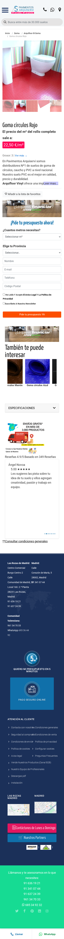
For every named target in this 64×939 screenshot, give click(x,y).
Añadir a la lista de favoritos (23, 194)
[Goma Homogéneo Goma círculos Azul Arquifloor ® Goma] (37, 371)
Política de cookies (20, 748)
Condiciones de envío (21, 741)
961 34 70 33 (32, 899)
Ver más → (21, 155)
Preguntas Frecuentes (46, 756)
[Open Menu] (5, 8)
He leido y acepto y (27, 297)
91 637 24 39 (32, 894)
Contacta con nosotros (23, 727)
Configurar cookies (44, 748)
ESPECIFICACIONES (21, 408)
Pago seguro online (32, 699)
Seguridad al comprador (23, 734)
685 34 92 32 (33, 905)
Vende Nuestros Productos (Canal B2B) (31, 762)
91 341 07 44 (32, 888)
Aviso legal (16, 756)
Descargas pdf (18, 776)
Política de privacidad (46, 741)
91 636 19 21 (32, 883)
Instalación (16, 782)
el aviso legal (29, 295)
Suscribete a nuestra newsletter (20, 303)
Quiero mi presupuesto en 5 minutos (32, 670)
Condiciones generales (46, 727)
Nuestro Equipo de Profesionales (27, 769)
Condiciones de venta (46, 734)
